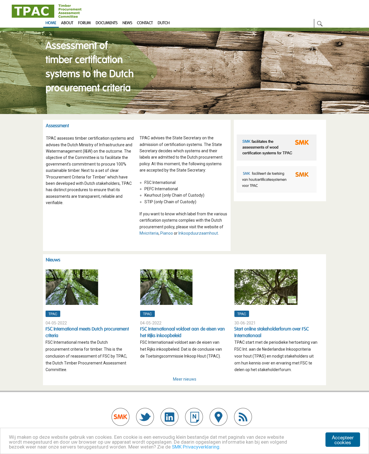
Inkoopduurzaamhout (198, 233)
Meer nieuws (184, 379)
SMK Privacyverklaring (195, 447)
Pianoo (166, 233)
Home (51, 23)
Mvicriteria (149, 233)
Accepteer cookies (343, 440)
